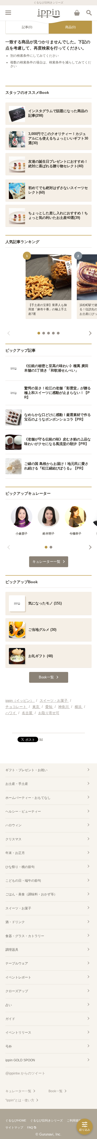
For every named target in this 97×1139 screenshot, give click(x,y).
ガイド (10, 1019)
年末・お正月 (15, 853)
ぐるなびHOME (15, 1120)
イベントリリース (18, 1032)
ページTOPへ (48, 726)
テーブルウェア (16, 963)
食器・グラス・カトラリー (24, 936)
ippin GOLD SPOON (20, 1060)
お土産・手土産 (16, 784)
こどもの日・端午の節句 (23, 880)
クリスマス (13, 839)
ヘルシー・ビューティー (23, 811)
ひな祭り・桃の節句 (19, 867)
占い (8, 1005)
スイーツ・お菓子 (18, 908)
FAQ (30, 1127)
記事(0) (27, 27)
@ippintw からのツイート (25, 1073)
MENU (8, 12)
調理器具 (11, 950)
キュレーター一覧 (18, 1091)
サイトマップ (14, 1127)
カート (76, 12)
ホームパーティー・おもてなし (28, 798)
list (41, 739)
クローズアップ (16, 991)
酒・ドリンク (15, 922)
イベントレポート (18, 977)
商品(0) (70, 27)
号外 (8, 1046)
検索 (89, 12)
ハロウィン (13, 825)
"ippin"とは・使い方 (19, 1100)
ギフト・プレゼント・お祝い (26, 770)
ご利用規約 (74, 1120)
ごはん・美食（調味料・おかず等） (31, 894)
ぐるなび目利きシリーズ (46, 1120)
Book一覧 (55, 1091)
